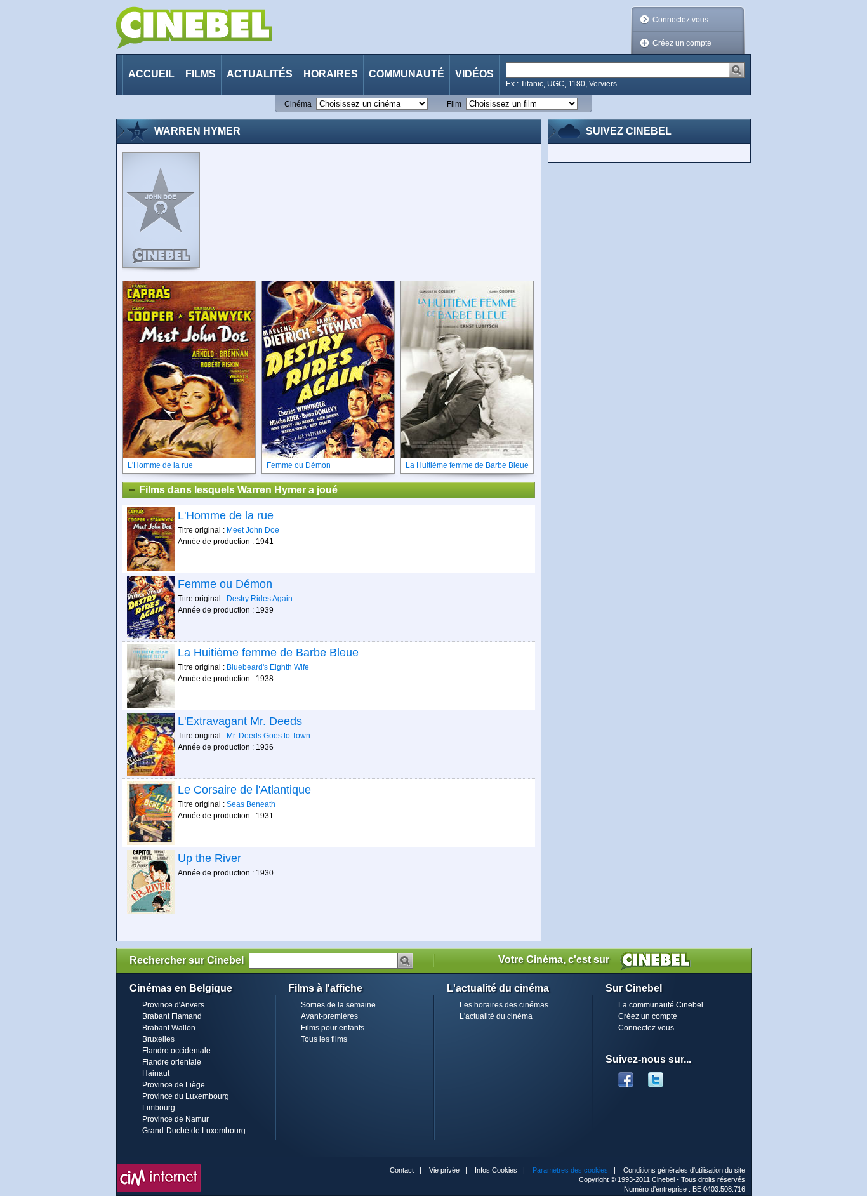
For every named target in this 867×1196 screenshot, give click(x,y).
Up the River (209, 858)
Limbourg (158, 1107)
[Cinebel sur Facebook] (626, 1076)
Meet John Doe (253, 530)
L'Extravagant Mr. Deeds (240, 721)
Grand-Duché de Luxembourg (194, 1130)
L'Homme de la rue (226, 515)
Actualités (260, 74)
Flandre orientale (171, 1062)
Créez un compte (681, 43)
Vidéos (474, 74)
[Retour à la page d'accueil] (194, 27)
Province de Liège (173, 1084)
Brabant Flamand (172, 1016)
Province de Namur (175, 1119)
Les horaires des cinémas (504, 1004)
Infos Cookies (496, 1170)
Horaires (330, 74)
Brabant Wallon (168, 1027)
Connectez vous (680, 19)
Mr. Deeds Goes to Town (268, 735)
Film (454, 104)
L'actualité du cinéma (496, 1016)
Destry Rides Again (260, 598)
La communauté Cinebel (660, 1004)
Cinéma (298, 104)
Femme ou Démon (225, 584)
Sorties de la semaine (338, 1004)
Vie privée (444, 1170)
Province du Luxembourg (185, 1096)
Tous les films (324, 1039)
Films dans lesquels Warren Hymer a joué (238, 489)
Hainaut (155, 1073)
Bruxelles (158, 1039)
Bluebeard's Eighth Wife (268, 667)
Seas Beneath (251, 804)
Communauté (406, 74)
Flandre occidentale (176, 1050)
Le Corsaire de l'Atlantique (244, 789)
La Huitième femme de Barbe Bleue (268, 652)
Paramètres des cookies (570, 1170)
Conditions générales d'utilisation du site (684, 1170)
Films (200, 74)
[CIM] (159, 1167)
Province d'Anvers (173, 1004)
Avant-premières (329, 1016)
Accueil (151, 74)
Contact (402, 1170)
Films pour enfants (332, 1027)
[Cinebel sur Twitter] (662, 1076)
